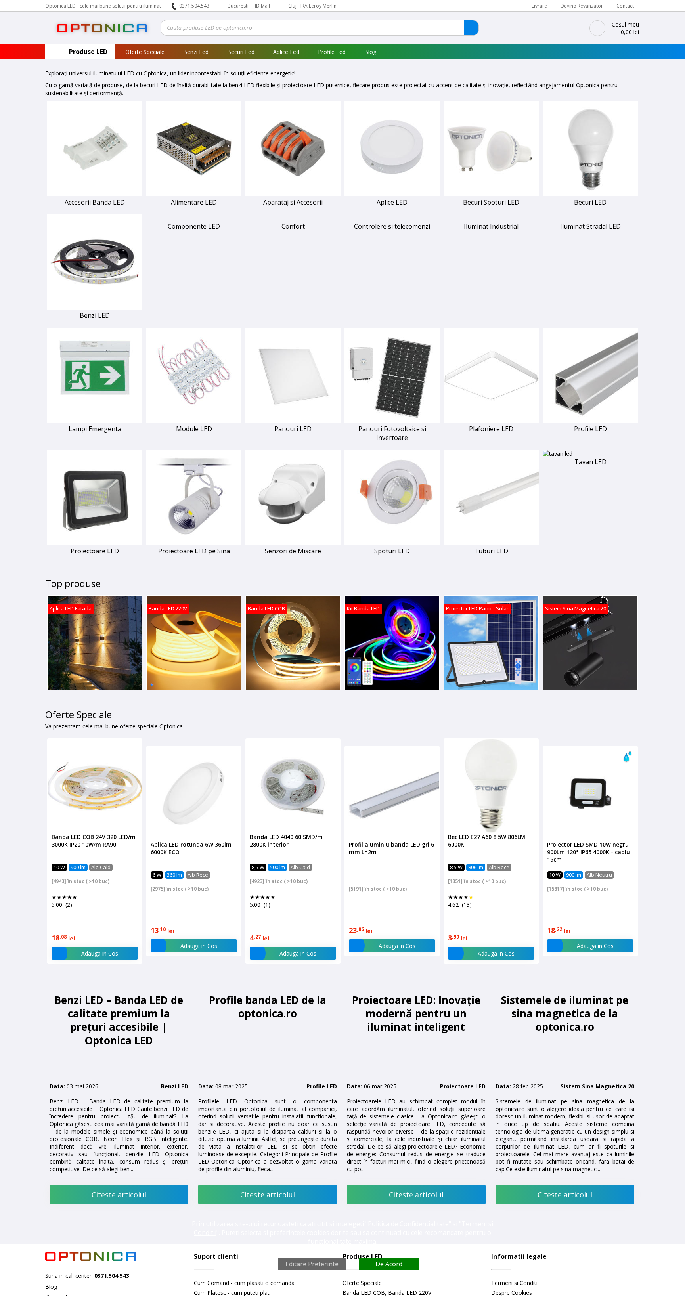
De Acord (388, 1264)
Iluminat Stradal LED (590, 226)
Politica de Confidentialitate (408, 1224)
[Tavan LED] (557, 453)
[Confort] (293, 218)
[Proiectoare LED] (94, 543)
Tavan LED (590, 461)
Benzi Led (196, 51)
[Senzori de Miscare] (293, 543)
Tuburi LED (491, 551)
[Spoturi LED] (392, 543)
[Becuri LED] (590, 194)
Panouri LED (293, 428)
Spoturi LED (392, 551)
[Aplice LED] (392, 194)
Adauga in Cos (99, 953)
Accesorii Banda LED (95, 202)
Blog (370, 51)
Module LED (194, 428)
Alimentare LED (194, 202)
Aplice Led (286, 51)
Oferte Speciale (145, 51)
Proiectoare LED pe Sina (194, 551)
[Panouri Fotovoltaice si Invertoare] (392, 420)
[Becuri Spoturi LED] (491, 194)
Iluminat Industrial (491, 226)
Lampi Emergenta (95, 428)
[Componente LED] (193, 218)
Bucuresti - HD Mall (249, 5)
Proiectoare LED (95, 551)
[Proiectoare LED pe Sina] (193, 543)
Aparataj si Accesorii (293, 202)
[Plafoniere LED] (491, 420)
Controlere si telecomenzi (392, 226)
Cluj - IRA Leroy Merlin (312, 5)
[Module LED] (193, 420)
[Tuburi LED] (491, 543)
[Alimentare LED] (193, 194)
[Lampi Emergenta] (94, 420)
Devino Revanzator (582, 5)
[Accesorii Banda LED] (94, 194)
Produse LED (88, 51)
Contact (625, 5)
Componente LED (194, 226)
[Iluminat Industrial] (491, 218)
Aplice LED (392, 202)
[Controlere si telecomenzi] (392, 218)
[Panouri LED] (293, 420)
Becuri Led (240, 51)
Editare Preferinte (312, 1264)
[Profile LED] (590, 420)
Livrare (539, 5)
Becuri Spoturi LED (491, 202)
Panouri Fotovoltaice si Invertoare (392, 433)
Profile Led (332, 51)
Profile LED (590, 428)
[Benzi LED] (94, 307)
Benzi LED (95, 315)
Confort (293, 226)
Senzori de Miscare (293, 551)
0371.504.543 (194, 5)
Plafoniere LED (491, 428)
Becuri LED (590, 202)
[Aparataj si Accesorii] (293, 194)
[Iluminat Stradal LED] (590, 218)
